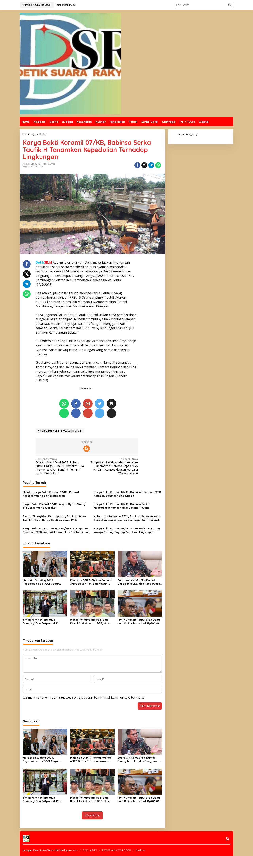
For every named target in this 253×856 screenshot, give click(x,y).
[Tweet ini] (144, 165)
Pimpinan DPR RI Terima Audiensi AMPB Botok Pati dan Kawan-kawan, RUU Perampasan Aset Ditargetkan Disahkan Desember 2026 (91, 582)
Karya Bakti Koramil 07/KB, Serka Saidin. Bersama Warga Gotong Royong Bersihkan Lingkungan (127, 530)
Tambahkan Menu (65, 5)
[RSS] (86, 448)
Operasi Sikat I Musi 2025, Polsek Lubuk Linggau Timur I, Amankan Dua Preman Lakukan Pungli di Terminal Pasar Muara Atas (60, 466)
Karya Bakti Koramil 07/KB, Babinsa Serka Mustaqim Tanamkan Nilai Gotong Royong (122, 505)
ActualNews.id (48, 850)
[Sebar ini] (137, 165)
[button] (230, 5)
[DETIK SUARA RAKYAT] (70, 63)
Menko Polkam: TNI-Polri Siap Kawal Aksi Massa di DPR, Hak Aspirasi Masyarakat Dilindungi (90, 621)
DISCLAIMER (90, 850)
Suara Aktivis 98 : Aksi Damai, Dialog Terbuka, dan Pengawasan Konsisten (140, 582)
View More (92, 815)
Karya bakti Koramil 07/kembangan (60, 430)
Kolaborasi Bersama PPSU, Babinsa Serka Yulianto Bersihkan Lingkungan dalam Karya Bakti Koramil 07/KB (127, 518)
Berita (26, 166)
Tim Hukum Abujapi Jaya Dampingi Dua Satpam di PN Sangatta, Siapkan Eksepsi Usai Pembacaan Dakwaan (43, 621)
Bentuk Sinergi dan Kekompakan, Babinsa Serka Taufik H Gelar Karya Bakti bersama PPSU (54, 518)
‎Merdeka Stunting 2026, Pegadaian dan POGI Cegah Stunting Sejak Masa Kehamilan (43, 582)
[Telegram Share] (151, 165)
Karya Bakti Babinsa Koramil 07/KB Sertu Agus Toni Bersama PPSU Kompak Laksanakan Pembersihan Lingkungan (56, 530)
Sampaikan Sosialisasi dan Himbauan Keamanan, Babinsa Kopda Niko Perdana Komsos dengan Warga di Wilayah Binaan (114, 466)
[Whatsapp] (158, 165)
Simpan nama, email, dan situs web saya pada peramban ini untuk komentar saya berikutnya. (85, 697)
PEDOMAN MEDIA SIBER (116, 850)
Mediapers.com (68, 850)
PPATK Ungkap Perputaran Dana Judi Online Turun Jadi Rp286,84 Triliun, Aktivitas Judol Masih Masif (139, 621)
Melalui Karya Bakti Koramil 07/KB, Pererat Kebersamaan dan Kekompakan (51, 493)
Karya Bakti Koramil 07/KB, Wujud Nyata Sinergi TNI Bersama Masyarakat (54, 505)
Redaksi (140, 850)
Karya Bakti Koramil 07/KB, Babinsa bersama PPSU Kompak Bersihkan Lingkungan (127, 493)
